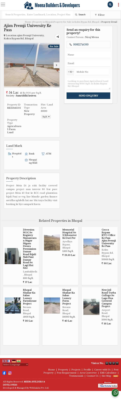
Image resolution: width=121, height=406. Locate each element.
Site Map (106, 376)
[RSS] (115, 376)
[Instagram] (10, 372)
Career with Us (102, 369)
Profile (87, 369)
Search (81, 14)
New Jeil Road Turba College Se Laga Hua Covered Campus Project (109, 298)
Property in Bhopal (42, 22)
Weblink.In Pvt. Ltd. (39, 388)
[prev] (7, 65)
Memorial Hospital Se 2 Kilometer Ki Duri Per (69, 233)
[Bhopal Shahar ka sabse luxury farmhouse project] (13, 305)
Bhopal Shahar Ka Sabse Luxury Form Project (68, 296)
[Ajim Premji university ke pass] (31, 65)
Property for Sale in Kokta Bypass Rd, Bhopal (76, 22)
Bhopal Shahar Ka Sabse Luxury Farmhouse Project (29, 296)
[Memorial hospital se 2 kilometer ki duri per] (52, 242)
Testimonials (76, 376)
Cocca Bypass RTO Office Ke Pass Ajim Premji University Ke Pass (109, 237)
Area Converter (88, 372)
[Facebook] (4, 372)
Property (63, 369)
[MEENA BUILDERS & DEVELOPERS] (52, 5)
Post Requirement (66, 372)
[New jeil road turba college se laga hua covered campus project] (91, 307)
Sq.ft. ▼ (46, 117)
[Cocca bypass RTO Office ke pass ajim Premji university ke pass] (91, 247)
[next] (56, 65)
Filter (101, 14)
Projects (75, 369)
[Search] (110, 4)
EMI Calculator (108, 372)
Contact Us (92, 376)
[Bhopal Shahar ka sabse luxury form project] (52, 305)
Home (28, 22)
